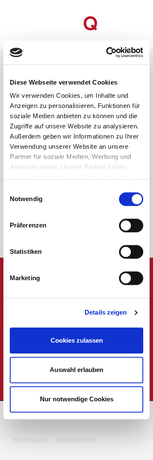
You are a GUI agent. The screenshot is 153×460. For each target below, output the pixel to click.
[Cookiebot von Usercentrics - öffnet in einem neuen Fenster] (108, 52)
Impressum (29, 439)
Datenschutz (76, 439)
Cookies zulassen (77, 340)
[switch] (131, 225)
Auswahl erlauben (76, 369)
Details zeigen (106, 312)
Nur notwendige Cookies (76, 399)
